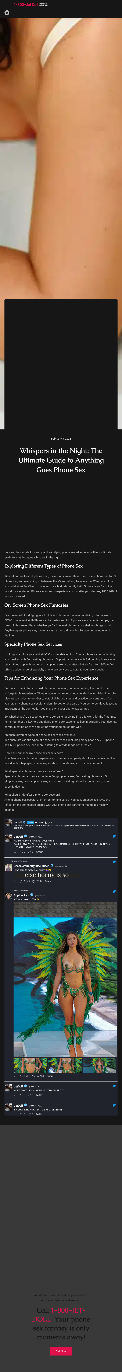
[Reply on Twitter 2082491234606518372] (16, 1114)
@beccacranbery (62, 866)
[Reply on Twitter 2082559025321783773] (16, 1076)
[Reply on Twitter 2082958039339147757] (16, 882)
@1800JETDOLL (35, 837)
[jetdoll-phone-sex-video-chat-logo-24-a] (31, 3)
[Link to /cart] (6, 12)
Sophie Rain (21, 895)
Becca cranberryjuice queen (31, 866)
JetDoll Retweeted (21, 861)
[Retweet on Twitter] (12, 861)
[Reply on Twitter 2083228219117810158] (16, 852)
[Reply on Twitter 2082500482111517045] (16, 1095)
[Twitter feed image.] (47, 875)
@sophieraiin (40, 895)
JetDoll (18, 837)
